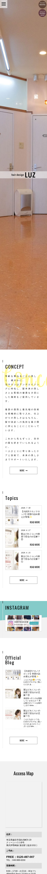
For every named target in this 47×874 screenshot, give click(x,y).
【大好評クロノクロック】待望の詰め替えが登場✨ (32, 674)
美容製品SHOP (42, 13)
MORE (22, 470)
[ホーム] (23, 177)
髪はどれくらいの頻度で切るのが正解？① (32, 713)
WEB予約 (42, 3)
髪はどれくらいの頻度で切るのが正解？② (32, 692)
